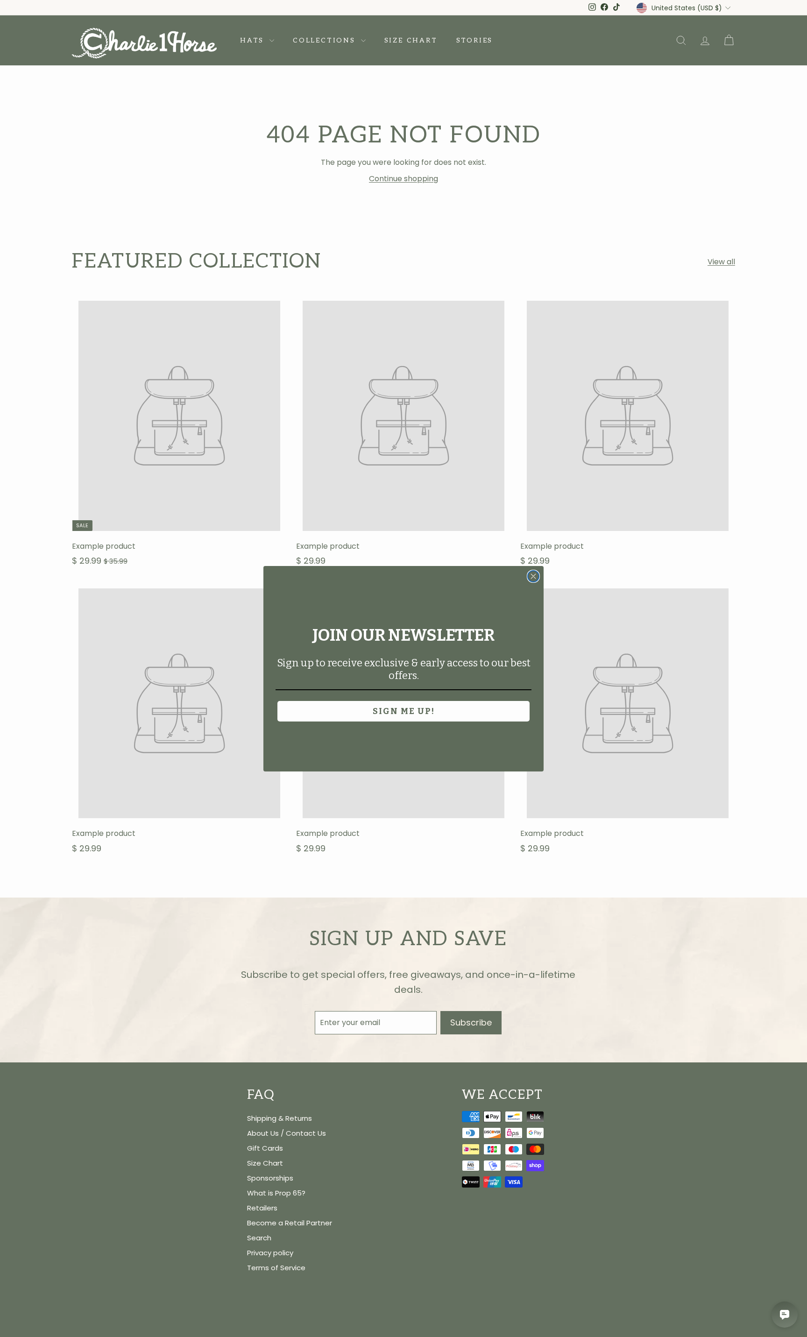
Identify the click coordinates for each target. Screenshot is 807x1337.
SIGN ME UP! (404, 711)
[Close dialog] (533, 576)
